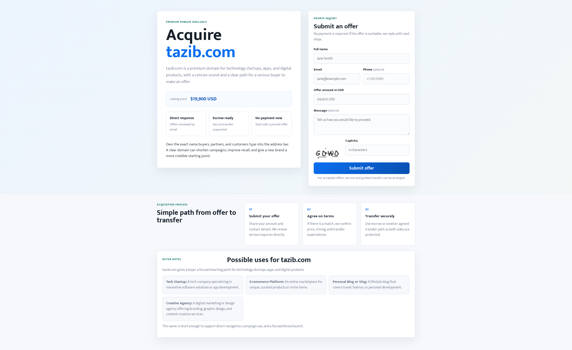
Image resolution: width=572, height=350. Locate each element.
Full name (321, 49)
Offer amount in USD (329, 90)
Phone (373, 69)
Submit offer (361, 168)
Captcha (351, 140)
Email (318, 69)
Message (326, 110)
